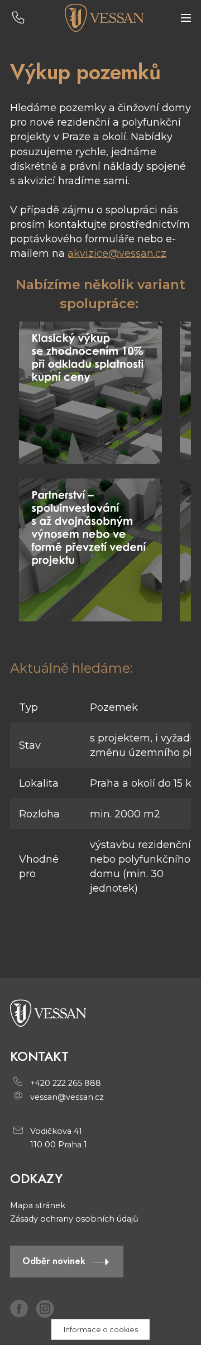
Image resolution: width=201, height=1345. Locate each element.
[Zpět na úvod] (103, 18)
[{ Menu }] (186, 18)
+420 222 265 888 (65, 1083)
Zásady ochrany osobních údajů (74, 1219)
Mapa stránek (37, 1205)
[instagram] (45, 1309)
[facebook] (19, 1309)
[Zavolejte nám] (18, 18)
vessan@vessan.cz (67, 1097)
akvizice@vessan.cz (117, 253)
